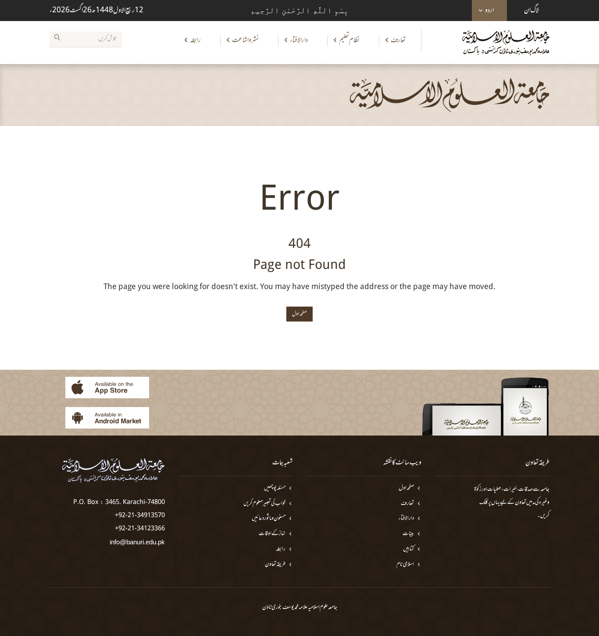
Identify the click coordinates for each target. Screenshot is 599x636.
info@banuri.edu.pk (137, 542)
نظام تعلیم (349, 40)
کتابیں (408, 549)
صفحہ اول (406, 488)
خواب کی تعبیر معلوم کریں (264, 503)
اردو (489, 10)
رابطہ (195, 40)
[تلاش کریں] (57, 39)
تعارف (398, 40)
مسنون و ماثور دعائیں (268, 518)
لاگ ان (531, 10)
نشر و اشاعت (245, 40)
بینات (408, 534)
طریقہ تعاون (275, 564)
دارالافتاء (299, 40)
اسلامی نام (405, 564)
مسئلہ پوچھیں (274, 488)
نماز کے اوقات (272, 534)
